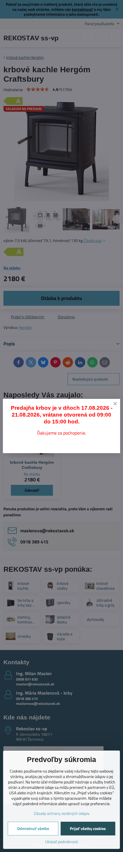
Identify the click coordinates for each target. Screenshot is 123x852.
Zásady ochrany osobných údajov (62, 813)
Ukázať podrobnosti (61, 841)
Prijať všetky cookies (88, 828)
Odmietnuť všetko (33, 828)
